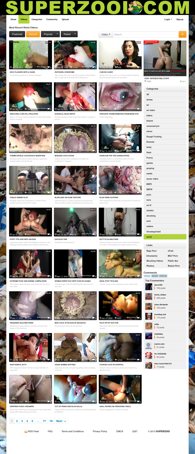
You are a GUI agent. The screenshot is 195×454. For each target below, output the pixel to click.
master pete (159, 344)
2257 (134, 431)
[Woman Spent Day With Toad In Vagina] (75, 263)
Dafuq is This (61, 239)
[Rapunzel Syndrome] (75, 54)
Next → (61, 421)
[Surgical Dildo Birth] (75, 96)
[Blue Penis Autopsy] (120, 179)
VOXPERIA (158, 334)
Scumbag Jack (160, 315)
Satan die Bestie (161, 305)
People (147, 276)
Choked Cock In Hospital (111, 364)
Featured (17, 34)
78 (51, 421)
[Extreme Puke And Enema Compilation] (30, 263)
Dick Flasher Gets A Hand (22, 72)
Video (105, 34)
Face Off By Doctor (108, 323)
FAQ (50, 431)
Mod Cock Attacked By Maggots (70, 323)
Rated (67, 34)
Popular (48, 34)
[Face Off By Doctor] (120, 305)
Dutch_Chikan (160, 295)
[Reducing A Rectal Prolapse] (30, 96)
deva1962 (158, 285)
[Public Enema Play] (30, 179)
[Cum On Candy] (120, 54)
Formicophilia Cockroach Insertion (27, 155)
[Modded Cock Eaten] (75, 138)
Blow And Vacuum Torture (68, 197)
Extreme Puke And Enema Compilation (28, 281)
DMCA (119, 431)
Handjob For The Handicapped (114, 155)
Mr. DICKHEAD (160, 354)
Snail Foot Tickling (108, 281)
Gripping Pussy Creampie (22, 406)
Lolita (156, 324)
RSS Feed (33, 431)
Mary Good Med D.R (163, 364)
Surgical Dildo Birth (65, 114)
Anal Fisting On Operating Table (115, 406)
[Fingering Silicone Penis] (30, 305)
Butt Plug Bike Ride (108, 239)
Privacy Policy (100, 431)
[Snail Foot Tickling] (120, 263)
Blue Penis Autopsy (108, 197)
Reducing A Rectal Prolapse (24, 114)
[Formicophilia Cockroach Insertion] (30, 138)
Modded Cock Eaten (64, 155)
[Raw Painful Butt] (30, 347)
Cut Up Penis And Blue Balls (68, 406)
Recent (33, 34)
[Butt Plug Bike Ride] (120, 221)
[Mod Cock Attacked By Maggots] (75, 305)
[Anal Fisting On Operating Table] (120, 388)
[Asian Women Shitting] (75, 347)
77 (44, 421)
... (38, 421)
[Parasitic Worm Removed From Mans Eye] (120, 96)
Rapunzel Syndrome (64, 72)
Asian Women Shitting (65, 364)
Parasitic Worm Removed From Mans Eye (119, 114)
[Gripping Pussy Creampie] (30, 388)
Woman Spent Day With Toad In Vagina (73, 281)
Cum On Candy (106, 72)
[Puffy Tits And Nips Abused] (30, 221)
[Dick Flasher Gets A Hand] (30, 54)
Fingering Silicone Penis (21, 323)
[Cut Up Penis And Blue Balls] (75, 388)
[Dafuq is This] (75, 221)
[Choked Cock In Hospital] (120, 347)
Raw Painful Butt (18, 364)
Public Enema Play (19, 197)
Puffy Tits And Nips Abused (23, 239)
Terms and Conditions (73, 431)
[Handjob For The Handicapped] (120, 138)
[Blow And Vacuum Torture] (75, 179)
